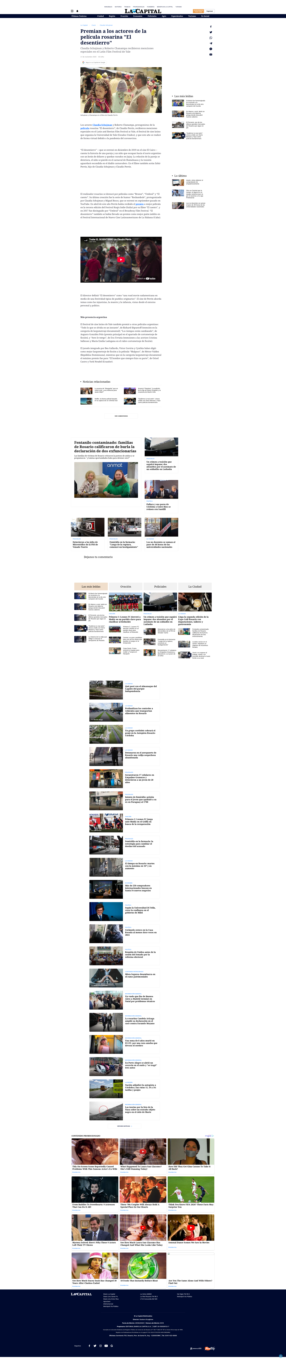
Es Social (205, 16)
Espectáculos (177, 16)
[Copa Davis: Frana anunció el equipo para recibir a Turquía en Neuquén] (125, 651)
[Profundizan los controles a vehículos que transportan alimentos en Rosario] (124, 712)
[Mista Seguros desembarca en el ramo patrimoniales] (124, 978)
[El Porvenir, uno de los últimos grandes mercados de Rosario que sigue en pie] (189, 125)
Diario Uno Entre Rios (111, 1299)
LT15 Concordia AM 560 (148, 1299)
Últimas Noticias (79, 16)
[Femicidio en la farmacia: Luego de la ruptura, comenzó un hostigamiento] (160, 642)
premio (140, 204)
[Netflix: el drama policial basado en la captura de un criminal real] (99, 401)
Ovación (124, 16)
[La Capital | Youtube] (106, 1346)
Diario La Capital (109, 1294)
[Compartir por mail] (211, 54)
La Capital (84, 25)
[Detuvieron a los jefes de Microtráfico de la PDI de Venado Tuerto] (87, 534)
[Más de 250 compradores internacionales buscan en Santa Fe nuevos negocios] (124, 889)
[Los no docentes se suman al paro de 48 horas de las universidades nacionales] (189, 205)
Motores (118, 6)
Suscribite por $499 (198, 11)
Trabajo (127, 6)
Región (112, 16)
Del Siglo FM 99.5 (183, 1294)
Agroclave (106, 1301)
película (84, 128)
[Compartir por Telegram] (211, 43)
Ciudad (100, 16)
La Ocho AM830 (146, 1294)
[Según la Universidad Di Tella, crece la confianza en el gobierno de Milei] (124, 911)
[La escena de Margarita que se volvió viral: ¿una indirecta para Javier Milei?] (99, 391)
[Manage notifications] (281, 1356)
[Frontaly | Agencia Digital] (208, 1348)
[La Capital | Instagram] (100, 1346)
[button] (72, 11)
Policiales (152, 16)
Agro (164, 16)
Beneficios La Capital (165, 6)
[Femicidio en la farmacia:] (124, 534)
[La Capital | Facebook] (89, 1346)
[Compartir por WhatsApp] (211, 38)
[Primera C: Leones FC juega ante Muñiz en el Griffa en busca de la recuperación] (124, 823)
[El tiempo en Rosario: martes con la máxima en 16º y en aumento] (124, 867)
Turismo (179, 6)
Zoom (94, 25)
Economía (137, 16)
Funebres (150, 6)
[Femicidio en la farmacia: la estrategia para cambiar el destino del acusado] (124, 845)
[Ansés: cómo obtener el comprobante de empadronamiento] (189, 182)
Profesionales (138, 6)
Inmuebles (108, 6)
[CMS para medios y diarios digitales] (195, 1348)
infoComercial (108, 1304)
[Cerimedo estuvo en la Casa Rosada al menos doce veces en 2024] (124, 933)
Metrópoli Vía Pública (110, 1306)
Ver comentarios (121, 416)
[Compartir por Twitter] (211, 32)
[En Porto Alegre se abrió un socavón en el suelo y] (124, 1066)
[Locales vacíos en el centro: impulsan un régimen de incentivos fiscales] (195, 644)
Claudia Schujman (106, 25)
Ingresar (210, 11)
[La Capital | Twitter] (95, 1346)
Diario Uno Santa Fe (110, 1296)
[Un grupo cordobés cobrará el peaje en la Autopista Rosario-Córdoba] (124, 734)
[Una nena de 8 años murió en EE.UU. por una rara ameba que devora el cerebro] (124, 1044)
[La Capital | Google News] (111, 1346)
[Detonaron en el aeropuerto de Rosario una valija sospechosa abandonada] (124, 756)
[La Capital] (143, 11)
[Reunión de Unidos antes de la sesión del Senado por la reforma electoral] (124, 956)
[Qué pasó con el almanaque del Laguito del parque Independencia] (124, 690)
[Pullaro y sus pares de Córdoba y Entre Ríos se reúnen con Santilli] (161, 496)
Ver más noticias (123, 1126)
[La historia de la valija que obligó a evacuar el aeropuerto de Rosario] (91, 639)
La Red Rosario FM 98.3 (149, 1296)
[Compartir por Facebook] (211, 26)
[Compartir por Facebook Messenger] (211, 49)
